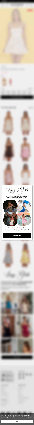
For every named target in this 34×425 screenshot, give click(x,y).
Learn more (17, 235)
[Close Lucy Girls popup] (30, 187)
